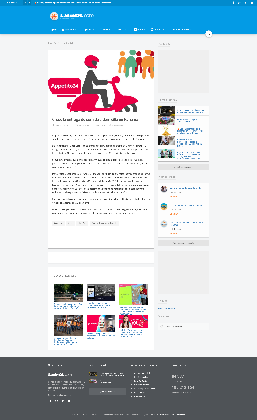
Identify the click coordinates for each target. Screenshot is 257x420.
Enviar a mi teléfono (173, 326)
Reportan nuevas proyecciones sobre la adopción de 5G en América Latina (189, 143)
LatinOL (52, 43)
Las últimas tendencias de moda (185, 188)
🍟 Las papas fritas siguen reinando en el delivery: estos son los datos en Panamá (190, 131)
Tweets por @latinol (166, 308)
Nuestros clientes (141, 384)
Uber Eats (82, 223)
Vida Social (66, 43)
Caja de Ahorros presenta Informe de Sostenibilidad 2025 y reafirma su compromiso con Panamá (188, 156)
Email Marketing (141, 377)
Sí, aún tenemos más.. (108, 391)
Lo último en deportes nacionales (186, 205)
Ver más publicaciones (183, 167)
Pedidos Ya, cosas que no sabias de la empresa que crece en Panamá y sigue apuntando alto (131, 333)
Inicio (54, 29)
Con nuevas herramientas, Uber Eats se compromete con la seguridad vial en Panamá (68, 306)
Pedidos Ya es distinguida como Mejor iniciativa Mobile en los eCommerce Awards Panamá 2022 (132, 311)
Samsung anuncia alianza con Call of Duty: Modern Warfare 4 (190, 111)
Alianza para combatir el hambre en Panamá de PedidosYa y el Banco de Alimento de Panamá (65, 341)
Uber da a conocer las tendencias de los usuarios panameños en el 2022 (99, 305)
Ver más (174, 196)
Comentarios (116, 125)
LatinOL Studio (140, 380)
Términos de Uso (167, 414)
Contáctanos (139, 396)
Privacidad (180, 414)
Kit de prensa (139, 392)
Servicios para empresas (144, 388)
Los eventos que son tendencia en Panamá (186, 223)
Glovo (70, 223)
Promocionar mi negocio (183, 243)
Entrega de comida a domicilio (104, 223)
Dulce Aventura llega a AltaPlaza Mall (187, 121)
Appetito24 (58, 223)
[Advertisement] (160, 15)
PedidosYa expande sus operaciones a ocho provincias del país (101, 336)
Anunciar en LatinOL (143, 373)
